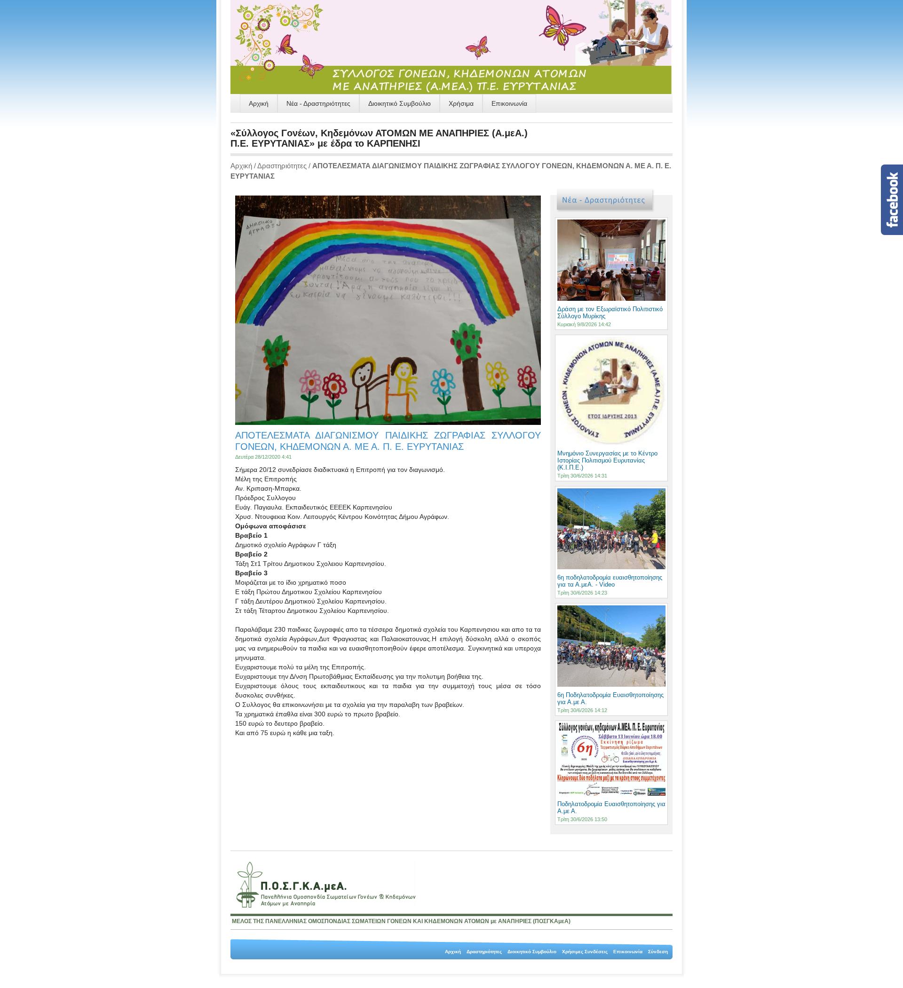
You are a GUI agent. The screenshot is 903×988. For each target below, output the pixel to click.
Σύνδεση (658, 951)
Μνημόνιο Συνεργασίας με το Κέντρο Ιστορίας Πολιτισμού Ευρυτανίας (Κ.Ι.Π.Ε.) (607, 460)
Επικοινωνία (509, 103)
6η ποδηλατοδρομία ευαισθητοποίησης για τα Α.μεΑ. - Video (609, 581)
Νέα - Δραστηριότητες (318, 103)
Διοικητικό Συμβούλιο (399, 103)
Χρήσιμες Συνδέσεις (585, 951)
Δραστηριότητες (282, 166)
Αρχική (259, 103)
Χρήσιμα (461, 103)
